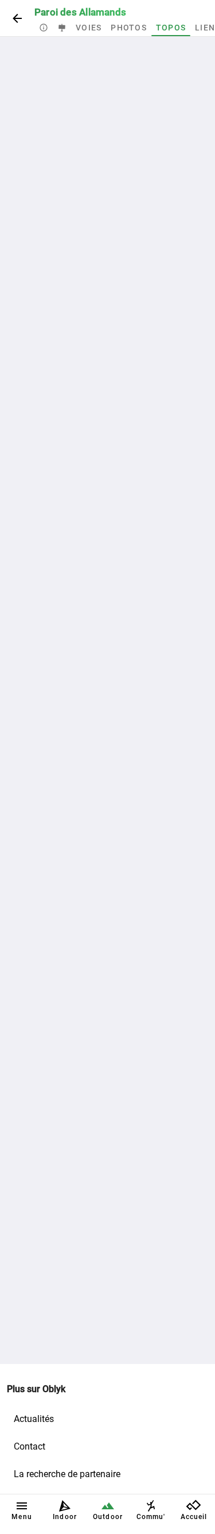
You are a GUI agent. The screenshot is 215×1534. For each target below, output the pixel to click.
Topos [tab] (171, 27)
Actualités (34, 1418)
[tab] (43, 27)
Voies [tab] (88, 27)
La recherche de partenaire (67, 1474)
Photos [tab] (129, 27)
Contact (29, 1446)
